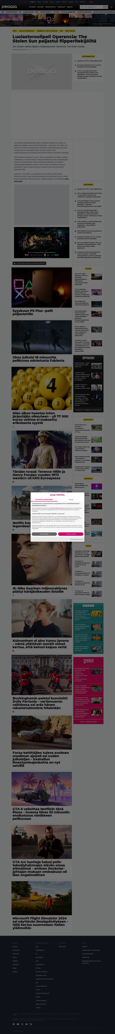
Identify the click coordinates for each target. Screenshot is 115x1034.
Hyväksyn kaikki (71, 534)
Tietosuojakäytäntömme (77, 539)
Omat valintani (44, 534)
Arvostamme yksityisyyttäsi (44, 499)
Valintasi (71, 499)
